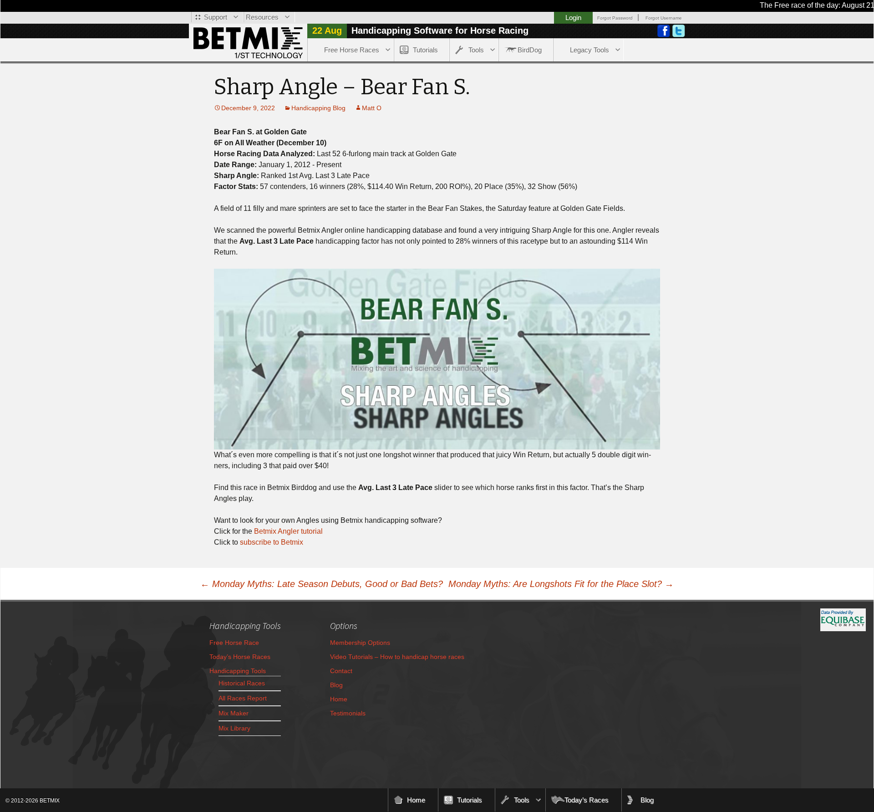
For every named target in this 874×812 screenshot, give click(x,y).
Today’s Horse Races (239, 656)
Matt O (371, 108)
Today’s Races (586, 800)
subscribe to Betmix (271, 542)
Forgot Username (663, 17)
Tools (476, 50)
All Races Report (242, 698)
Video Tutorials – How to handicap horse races (397, 656)
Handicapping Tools (237, 670)
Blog (336, 685)
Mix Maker (233, 713)
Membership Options (360, 642)
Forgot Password (615, 17)
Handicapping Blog (318, 108)
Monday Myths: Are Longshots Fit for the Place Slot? (561, 584)
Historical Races (241, 683)
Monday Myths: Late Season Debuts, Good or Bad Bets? (321, 584)
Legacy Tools (589, 50)
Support (215, 17)
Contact (341, 670)
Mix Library (234, 728)
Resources (262, 17)
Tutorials (425, 50)
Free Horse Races (351, 50)
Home (338, 699)
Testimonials (348, 713)
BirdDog (530, 50)
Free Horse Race (234, 642)
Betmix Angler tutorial (288, 531)
